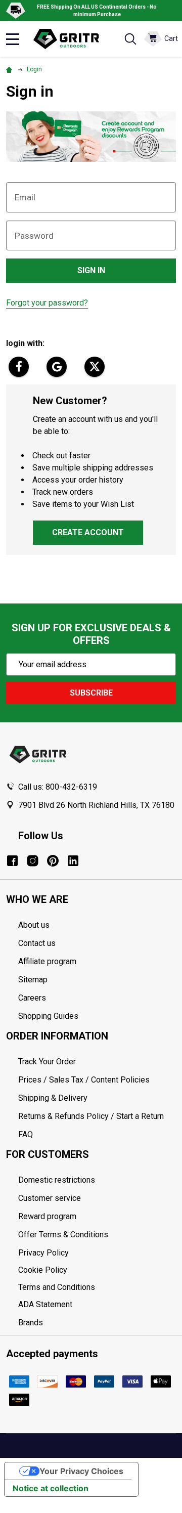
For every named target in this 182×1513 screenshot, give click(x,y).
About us (34, 925)
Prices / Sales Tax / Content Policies (84, 1080)
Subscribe (91, 693)
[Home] (10, 69)
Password (34, 236)
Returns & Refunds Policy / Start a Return (91, 1116)
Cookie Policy (97, 1270)
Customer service (49, 1198)
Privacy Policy (97, 1253)
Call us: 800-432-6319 (57, 787)
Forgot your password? (47, 303)
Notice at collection (50, 1488)
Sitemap (33, 979)
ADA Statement (45, 1304)
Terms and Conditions (97, 1287)
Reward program (47, 1216)
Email (25, 197)
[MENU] (12, 39)
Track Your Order (47, 1061)
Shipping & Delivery (52, 1098)
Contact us (37, 943)
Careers (32, 998)
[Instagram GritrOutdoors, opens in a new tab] (32, 860)
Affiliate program (47, 961)
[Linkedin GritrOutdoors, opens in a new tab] (73, 860)
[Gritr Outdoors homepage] (71, 39)
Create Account (88, 532)
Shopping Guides (48, 1016)
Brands (30, 1322)
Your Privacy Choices (81, 1471)
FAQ (25, 1134)
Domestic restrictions (56, 1180)
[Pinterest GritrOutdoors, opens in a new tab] (53, 860)
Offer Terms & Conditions (63, 1234)
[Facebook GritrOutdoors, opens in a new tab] (12, 860)
